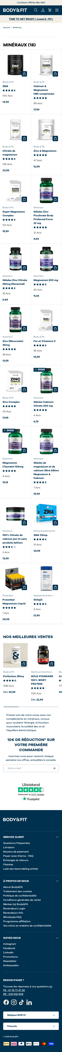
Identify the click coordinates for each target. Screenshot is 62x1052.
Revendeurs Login (14, 908)
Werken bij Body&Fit (15, 904)
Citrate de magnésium (10, 152)
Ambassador (11, 965)
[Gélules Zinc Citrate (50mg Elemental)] (15, 259)
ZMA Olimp (40, 535)
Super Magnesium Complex (14, 213)
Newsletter (10, 961)
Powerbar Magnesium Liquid (14, 601)
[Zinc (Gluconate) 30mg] (15, 320)
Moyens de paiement (16, 851)
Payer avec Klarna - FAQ (18, 856)
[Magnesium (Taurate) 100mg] (15, 441)
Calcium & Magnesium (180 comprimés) (44, 90)
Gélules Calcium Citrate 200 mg (43, 404)
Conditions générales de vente (22, 900)
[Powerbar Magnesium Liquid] (15, 578)
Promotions (10, 957)
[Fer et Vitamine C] (46, 320)
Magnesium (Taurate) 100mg (13, 464)
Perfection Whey (13, 676)
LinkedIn (8, 952)
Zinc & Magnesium (45, 151)
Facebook (9, 948)
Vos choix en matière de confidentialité (27, 925)
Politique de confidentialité (19, 895)
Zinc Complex (11, 402)
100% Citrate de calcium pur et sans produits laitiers (15, 539)
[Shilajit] (46, 578)
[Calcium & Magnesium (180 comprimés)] (46, 65)
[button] (49, 10)
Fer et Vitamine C (45, 341)
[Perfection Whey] (15, 655)
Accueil (6, 27)
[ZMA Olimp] (46, 514)
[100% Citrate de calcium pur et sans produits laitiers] (15, 514)
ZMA (5, 86)
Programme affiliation (17, 921)
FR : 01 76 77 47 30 (14, 990)
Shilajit (38, 600)
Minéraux (17, 27)
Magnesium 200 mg (46, 280)
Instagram (9, 944)
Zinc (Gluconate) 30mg (13, 343)
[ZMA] (15, 65)
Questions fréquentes (16, 843)
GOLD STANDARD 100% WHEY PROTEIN (42, 680)
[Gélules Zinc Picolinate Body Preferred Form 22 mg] (46, 190)
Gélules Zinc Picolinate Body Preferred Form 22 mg (43, 217)
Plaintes (8, 864)
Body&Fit (14, 1036)
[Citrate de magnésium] (15, 129)
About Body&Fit (13, 887)
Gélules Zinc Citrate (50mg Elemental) (15, 282)
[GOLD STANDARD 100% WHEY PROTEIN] (43, 655)
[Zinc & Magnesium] (46, 129)
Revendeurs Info (13, 913)
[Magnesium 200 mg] (46, 259)
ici (50, 986)
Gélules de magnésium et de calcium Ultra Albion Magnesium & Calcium (46, 470)
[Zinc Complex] (15, 381)
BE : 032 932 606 (13, 994)
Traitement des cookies (17, 891)
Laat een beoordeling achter (20, 869)
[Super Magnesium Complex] (15, 190)
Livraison (8, 847)
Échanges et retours (15, 860)
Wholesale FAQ (12, 917)
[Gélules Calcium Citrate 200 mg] (46, 381)
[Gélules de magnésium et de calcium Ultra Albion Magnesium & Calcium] (46, 441)
